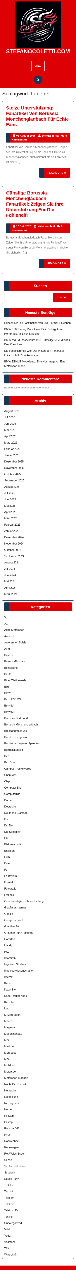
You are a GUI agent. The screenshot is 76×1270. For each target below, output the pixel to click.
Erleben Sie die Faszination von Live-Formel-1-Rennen (37, 322)
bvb (6, 756)
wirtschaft (10, 1254)
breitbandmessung (15, 730)
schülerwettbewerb (15, 1166)
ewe (7, 863)
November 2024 (14, 543)
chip (7, 781)
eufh (7, 857)
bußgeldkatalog (13, 749)
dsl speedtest (12, 831)
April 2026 (10, 436)
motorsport (10, 1071)
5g (5, 617)
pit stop (9, 1115)
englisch (9, 850)
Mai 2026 (9, 429)
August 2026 (11, 411)
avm (7, 648)
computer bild (12, 787)
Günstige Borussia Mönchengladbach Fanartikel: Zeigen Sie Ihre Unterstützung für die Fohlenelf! (34, 204)
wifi (6, 1248)
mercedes (10, 1052)
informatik (10, 958)
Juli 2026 (9, 417)
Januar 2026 (11, 455)
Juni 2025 (10, 499)
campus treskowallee (17, 768)
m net (8, 1021)
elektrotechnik (12, 844)
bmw (7, 692)
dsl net (8, 825)
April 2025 (10, 512)
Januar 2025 (11, 530)
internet (8, 976)
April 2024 (10, 587)
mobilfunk (10, 1065)
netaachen (10, 1090)
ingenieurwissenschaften (19, 970)
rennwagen (11, 1147)
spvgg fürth (11, 1178)
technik (8, 1191)
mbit (6, 1040)
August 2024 (11, 562)
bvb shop (10, 762)
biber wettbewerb (15, 680)
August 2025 (11, 486)
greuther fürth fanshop (18, 932)
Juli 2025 (9, 493)
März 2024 (10, 594)
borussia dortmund (16, 718)
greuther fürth (13, 926)
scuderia (9, 1172)
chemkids (10, 775)
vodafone (9, 1241)
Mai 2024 (9, 581)
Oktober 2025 (12, 474)
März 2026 (10, 442)
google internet (13, 920)
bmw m (9, 705)
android (8, 636)
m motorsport (12, 1014)
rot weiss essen (14, 1153)
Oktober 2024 (12, 549)
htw (6, 951)
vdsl (7, 1229)
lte (6, 1008)
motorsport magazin (16, 1077)
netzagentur (11, 1103)
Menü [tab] (38, 65)
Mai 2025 (9, 505)
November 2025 (14, 467)
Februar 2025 (12, 524)
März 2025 (10, 518)
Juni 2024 (10, 575)
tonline (8, 1216)
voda (7, 1235)
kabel (7, 983)
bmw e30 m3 (12, 699)
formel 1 (9, 882)
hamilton (9, 939)
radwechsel (11, 1140)
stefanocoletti (50, 135)
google (8, 913)
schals (8, 1159)
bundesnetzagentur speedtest (22, 743)
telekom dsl (11, 1210)
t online (9, 1185)
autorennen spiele (15, 642)
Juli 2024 (9, 568)
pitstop (8, 1122)
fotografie (10, 888)
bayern (8, 655)
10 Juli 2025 (23, 226)
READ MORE (58, 174)
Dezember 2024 (14, 537)
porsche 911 (11, 1128)
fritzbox (9, 894)
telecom (9, 1197)
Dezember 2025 (14, 461)
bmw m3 (9, 711)
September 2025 (14, 480)
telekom (9, 1204)
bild (6, 686)
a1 (6, 623)
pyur (7, 1134)
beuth (7, 674)
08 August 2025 (26, 135)
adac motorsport (14, 629)
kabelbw (9, 1002)
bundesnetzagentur (16, 737)
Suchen (40, 286)
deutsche (10, 806)
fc (5, 869)
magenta (9, 1027)
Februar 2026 (12, 448)
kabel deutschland (15, 995)
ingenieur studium (15, 964)
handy (8, 945)
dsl (6, 819)
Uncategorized (13, 1223)
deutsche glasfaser (16, 812)
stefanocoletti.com (38, 51)
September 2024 (14, 556)
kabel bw (10, 989)
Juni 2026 (10, 423)
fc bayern (10, 875)
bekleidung (11, 667)
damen (8, 800)
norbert (8, 1109)
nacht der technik (15, 1084)
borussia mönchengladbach (21, 724)
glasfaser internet (15, 907)
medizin (9, 1046)
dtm (6, 838)
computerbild (12, 793)
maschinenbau (13, 1033)
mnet (7, 1058)
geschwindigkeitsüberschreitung (24, 901)
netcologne (11, 1096)
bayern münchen (14, 661)
